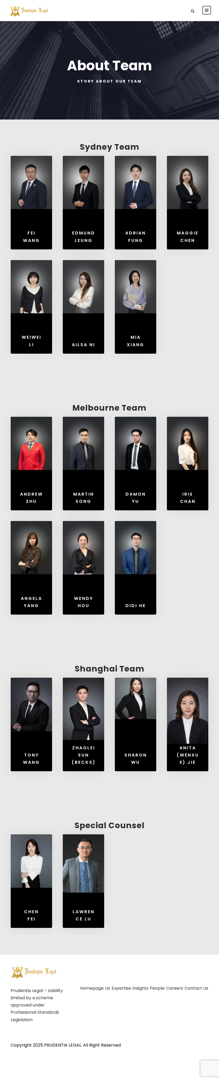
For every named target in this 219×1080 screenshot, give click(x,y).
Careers (174, 988)
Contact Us (196, 988)
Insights (140, 988)
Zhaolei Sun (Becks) (84, 755)
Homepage (92, 988)
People (157, 988)
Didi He (136, 606)
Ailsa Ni (83, 345)
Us (107, 988)
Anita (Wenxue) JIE (188, 755)
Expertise (121, 988)
